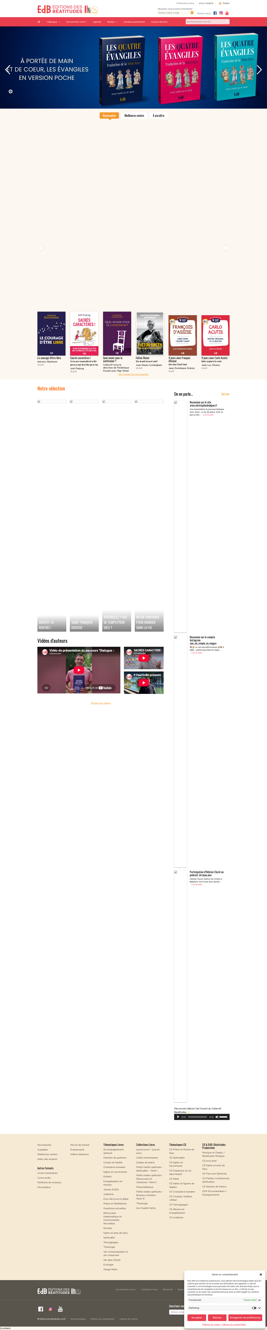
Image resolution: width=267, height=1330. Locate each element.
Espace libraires (159, 22)
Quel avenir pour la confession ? (112, 376)
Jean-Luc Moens (210, 381)
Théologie (109, 1263)
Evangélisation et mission (112, 1200)
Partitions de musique (49, 1199)
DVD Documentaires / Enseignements (214, 1210)
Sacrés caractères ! (84, 378)
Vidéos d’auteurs (79, 1171)
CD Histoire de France (214, 1203)
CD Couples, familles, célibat (181, 1215)
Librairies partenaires (134, 22)
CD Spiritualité (177, 1174)
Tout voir (225, 410)
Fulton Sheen (147, 376)
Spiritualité (109, 1254)
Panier (226, 3)
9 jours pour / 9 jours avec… (148, 1168)
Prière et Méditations (115, 1220)
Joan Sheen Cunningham (149, 381)
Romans (107, 1244)
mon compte (206, 3)
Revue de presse (79, 1161)
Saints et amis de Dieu (115, 1249)
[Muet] (216, 1133)
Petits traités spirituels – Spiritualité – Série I (149, 1185)
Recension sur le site (203, 420)
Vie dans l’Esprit (112, 1276)
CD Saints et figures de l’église (181, 1202)
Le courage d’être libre (49, 375)
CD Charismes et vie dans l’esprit (180, 1189)
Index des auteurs (47, 1175)
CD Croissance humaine (182, 1208)
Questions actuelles (114, 1225)
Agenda (97, 22)
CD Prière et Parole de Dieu (181, 1168)
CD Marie (174, 1195)
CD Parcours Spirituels (214, 1190)
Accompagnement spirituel (113, 1168)
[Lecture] (178, 1133)
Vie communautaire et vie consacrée (115, 1270)
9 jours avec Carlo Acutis (214, 376)
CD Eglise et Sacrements (176, 1181)
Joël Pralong (77, 385)
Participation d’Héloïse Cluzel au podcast (207, 890)
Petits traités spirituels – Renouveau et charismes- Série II (149, 1195)
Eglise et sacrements (115, 1188)
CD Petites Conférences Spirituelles (215, 1197)
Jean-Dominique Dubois (182, 384)
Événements (77, 1166)
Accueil (40, 21)
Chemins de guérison (114, 1174)
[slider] (223, 1133)
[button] (260, 1274)
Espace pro (183, 1306)
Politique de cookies (211, 1325)
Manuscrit (167, 1306)
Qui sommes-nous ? (76, 22)
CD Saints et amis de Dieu (213, 1184)
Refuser (217, 1317)
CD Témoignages (178, 1221)
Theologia (142, 1220)
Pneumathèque (144, 1203)
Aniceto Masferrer (47, 378)
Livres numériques (47, 1189)
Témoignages (110, 1259)
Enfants (107, 1193)
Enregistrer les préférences (245, 1317)
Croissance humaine (114, 1183)
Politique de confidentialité (234, 1325)
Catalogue (52, 22)
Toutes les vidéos (101, 719)
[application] (202, 1134)
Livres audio (44, 1194)
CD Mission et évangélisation (177, 1228)
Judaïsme (108, 1210)
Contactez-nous (185, 3)
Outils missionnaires (147, 1174)
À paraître (158, 132)
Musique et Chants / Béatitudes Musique (213, 1171)
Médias (111, 22)
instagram (221, 13)
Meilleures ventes (134, 132)
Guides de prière (145, 1179)
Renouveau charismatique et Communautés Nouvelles (112, 1235)
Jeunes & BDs (111, 1206)
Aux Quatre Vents (146, 1224)
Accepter (196, 1317)
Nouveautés (109, 132)
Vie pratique (44, 1204)
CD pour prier (209, 1177)
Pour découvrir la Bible (116, 1215)
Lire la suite (208, 431)
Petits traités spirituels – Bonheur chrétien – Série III (149, 1212)
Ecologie (108, 1281)
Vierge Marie (110, 1286)
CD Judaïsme (176, 1234)
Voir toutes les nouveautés (133, 391)
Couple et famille (113, 1179)
